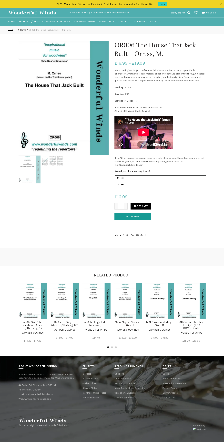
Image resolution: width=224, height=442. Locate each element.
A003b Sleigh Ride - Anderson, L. (96, 324)
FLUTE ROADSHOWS (57, 21)
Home (11, 21)
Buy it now (132, 216)
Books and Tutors (172, 378)
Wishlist (197, 11)
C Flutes (86, 373)
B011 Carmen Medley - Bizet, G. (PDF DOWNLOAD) (191, 325)
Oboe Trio (119, 373)
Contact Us (169, 397)
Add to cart (141, 206)
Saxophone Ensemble (126, 392)
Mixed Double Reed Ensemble (129, 388)
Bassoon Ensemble (124, 383)
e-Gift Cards (107, 21)
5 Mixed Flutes (90, 388)
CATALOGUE (139, 21)
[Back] (10, 30)
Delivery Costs (170, 392)
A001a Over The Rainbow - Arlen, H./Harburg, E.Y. (33, 325)
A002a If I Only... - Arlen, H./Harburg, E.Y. (65, 324)
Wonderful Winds (33, 332)
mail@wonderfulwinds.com (39, 394)
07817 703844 (33, 389)
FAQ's (153, 21)
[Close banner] (221, 4)
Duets (166, 373)
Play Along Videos (84, 21)
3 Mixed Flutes (90, 378)
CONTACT (124, 21)
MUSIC (37, 21)
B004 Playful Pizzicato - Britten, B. (128, 324)
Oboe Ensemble (122, 378)
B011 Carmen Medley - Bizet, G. (159, 324)
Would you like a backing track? (132, 171)
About (22, 21)
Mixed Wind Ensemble (174, 383)
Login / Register (178, 12)
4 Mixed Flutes (90, 383)
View (163, 4)
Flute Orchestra (91, 397)
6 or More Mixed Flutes (94, 392)
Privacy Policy (170, 388)
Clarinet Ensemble (124, 397)
